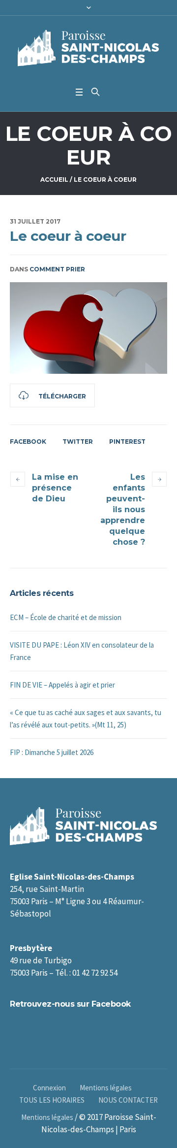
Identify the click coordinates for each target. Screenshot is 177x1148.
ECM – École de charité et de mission (65, 617)
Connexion (49, 1087)
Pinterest (127, 441)
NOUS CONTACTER (128, 1100)
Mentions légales (106, 1087)
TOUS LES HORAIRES (52, 1100)
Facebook (28, 441)
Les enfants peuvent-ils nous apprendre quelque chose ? (122, 509)
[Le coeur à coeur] (88, 328)
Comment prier (57, 269)
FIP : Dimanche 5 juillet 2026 (51, 752)
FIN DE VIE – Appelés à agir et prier (62, 684)
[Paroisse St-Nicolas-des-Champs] (88, 49)
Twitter (77, 441)
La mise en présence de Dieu (55, 487)
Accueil (54, 179)
